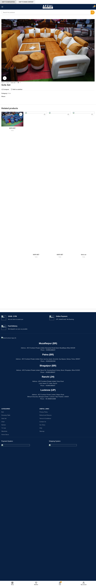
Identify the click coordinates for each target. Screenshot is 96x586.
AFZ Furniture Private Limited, (36, 348)
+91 (47, 361)
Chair (3, 421)
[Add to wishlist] (20, 114)
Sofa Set (3, 418)
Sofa (7, 82)
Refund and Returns (45, 415)
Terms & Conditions (45, 418)
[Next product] (20, 83)
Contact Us (42, 421)
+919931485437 (50, 350)
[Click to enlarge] (5, 78)
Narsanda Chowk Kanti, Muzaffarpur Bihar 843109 (60, 348)
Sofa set (83, 254)
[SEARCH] (93, 12)
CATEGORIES (5, 409)
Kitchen (3, 425)
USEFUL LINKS (44, 409)
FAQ (40, 428)
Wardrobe (4, 431)
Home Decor (5, 434)
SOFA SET (12, 128)
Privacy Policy (43, 412)
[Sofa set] (84, 182)
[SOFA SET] (12, 119)
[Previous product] (16, 83)
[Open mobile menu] (2, 7)
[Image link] (15, 514)
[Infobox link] (24, 317)
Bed (2, 412)
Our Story (42, 425)
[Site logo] (48, 6)
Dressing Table (5, 415)
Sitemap (41, 431)
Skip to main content (26, 2)
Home (3, 82)
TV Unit (3, 428)
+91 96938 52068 (50, 399)
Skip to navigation (8, 2)
